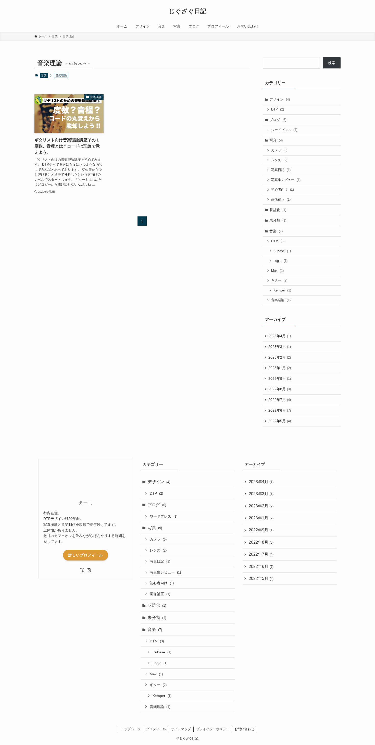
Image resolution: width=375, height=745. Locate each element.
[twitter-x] (82, 570)
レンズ (279, 160)
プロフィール (156, 729)
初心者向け (282, 189)
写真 (276, 140)
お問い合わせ (244, 729)
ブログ (277, 120)
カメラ (279, 150)
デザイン (279, 99)
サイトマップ (181, 729)
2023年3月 (279, 347)
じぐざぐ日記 (187, 11)
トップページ (131, 729)
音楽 (44, 75)
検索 (331, 63)
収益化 (277, 210)
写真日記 (281, 170)
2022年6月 (279, 410)
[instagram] (88, 570)
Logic (280, 261)
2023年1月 (279, 368)
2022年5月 (279, 421)
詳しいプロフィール (85, 555)
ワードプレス (284, 130)
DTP (277, 109)
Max (277, 271)
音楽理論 (281, 300)
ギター (279, 280)
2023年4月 (279, 336)
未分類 (277, 220)
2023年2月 (279, 357)
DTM (277, 241)
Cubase (282, 251)
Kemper (282, 290)
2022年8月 (279, 389)
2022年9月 (279, 378)
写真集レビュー (286, 180)
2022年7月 (279, 400)
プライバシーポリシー (212, 729)
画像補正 (281, 199)
